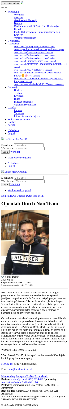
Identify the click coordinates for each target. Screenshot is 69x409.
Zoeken (11, 125)
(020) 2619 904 (30, 382)
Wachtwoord (7, 148)
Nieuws (12, 195)
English (11, 133)
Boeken (18, 90)
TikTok (30, 376)
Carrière (12, 107)
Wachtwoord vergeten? (19, 157)
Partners (18, 110)
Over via (18, 17)
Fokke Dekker (21, 32)
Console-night (33, 52)
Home (4, 195)
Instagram (21, 376)
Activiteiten (13, 43)
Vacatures (19, 113)
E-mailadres (7, 145)
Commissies (14, 40)
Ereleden (18, 29)
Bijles (17, 98)
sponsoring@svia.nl (11, 382)
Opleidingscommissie (25, 104)
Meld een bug (8, 376)
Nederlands (13, 130)
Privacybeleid (41, 376)
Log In (5, 152)
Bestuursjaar (53, 26)
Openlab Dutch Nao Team (30, 195)
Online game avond (34, 46)
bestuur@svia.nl (19, 379)
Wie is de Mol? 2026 (39, 84)
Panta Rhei (41, 26)
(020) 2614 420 (35, 379)
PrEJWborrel (33, 69)
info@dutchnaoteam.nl (20, 369)
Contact (12, 122)
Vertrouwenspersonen (25, 37)
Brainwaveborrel (35, 55)
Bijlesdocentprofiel (23, 101)
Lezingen (19, 96)
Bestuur (18, 23)
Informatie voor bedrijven (27, 116)
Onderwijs (13, 87)
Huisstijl (32, 20)
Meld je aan (7, 363)
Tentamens (19, 93)
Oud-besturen (21, 26)
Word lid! (19, 14)
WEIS (32, 26)
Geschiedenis (21, 20)
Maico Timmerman (39, 32)
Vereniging (13, 11)
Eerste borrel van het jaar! (39, 49)
